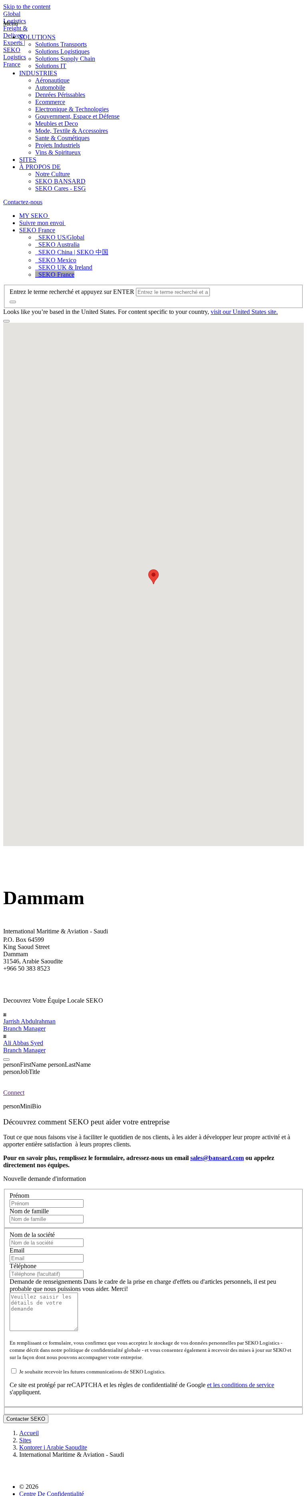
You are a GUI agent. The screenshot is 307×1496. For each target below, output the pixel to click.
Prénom (19, 1195)
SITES (27, 159)
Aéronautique (52, 80)
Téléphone (23, 1266)
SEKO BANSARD (60, 181)
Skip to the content (26, 6)
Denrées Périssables (60, 94)
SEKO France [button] (37, 230)
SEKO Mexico (55, 260)
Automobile (50, 87)
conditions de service (247, 1384)
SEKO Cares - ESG (60, 188)
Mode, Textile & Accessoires (71, 130)
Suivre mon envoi (42, 222)
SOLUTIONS (37, 37)
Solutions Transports (61, 44)
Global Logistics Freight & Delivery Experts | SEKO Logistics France (15, 39)
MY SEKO (34, 215)
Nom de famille (29, 1211)
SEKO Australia (57, 244)
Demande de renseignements (47, 1281)
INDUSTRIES (38, 73)
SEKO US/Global (59, 237)
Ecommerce (50, 102)
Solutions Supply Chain (65, 58)
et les (214, 1384)
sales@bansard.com (217, 1157)
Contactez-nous (22, 202)
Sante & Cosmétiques (62, 138)
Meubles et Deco (56, 123)
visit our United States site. (244, 311)
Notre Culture (52, 174)
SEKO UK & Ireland (63, 267)
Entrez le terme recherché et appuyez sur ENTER (72, 291)
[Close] (6, 1059)
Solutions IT (50, 65)
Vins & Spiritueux (58, 152)
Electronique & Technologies (72, 109)
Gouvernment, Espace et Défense (77, 116)
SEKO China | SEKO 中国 (71, 252)
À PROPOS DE (40, 166)
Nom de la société (32, 1234)
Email (17, 1250)
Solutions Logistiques (62, 51)
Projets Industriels (57, 145)
